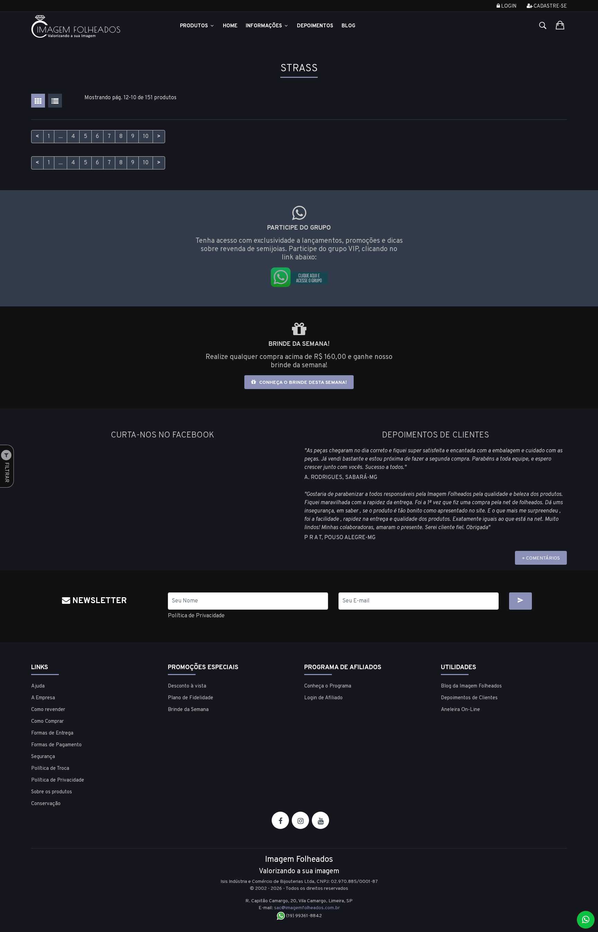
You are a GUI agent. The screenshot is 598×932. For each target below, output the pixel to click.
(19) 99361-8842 (303, 916)
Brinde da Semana (188, 710)
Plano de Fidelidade (190, 698)
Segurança (43, 757)
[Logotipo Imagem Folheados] (94, 26)
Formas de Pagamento (56, 745)
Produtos (194, 26)
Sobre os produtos (51, 792)
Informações (264, 26)
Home (230, 26)
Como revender (48, 710)
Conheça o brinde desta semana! (302, 383)
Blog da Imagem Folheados (471, 686)
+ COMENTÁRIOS (541, 558)
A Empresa (43, 698)
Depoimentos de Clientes (469, 698)
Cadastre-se (550, 6)
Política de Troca (50, 768)
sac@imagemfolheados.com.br (307, 908)
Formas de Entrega (52, 733)
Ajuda (38, 686)
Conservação (46, 804)
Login (508, 6)
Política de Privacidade (196, 615)
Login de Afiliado (323, 698)
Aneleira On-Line (460, 710)
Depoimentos (315, 26)
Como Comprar (47, 721)
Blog (348, 26)
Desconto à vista (187, 686)
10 (145, 136)
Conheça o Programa (327, 686)
